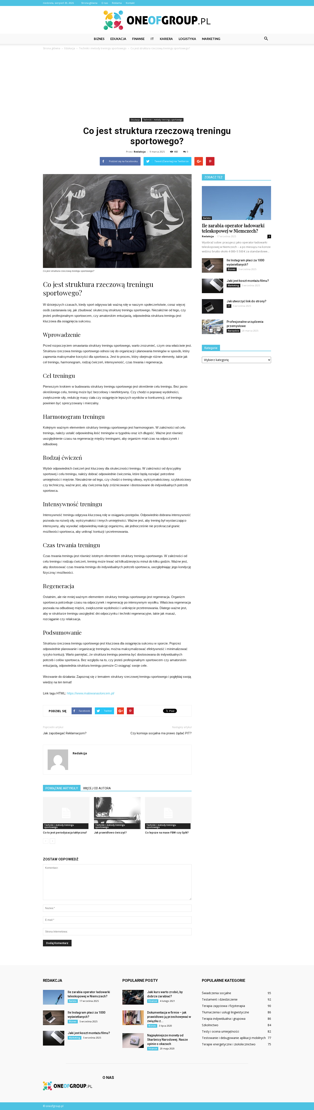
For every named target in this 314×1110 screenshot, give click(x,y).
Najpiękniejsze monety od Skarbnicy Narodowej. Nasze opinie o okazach (167, 1040)
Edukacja (118, 39)
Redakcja (140, 151)
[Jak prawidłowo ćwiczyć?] (117, 813)
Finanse (138, 39)
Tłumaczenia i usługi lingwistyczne (225, 1012)
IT (152, 39)
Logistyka (187, 39)
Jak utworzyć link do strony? (246, 301)
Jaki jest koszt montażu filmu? (248, 280)
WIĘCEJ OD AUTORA (97, 788)
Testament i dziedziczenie (220, 999)
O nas (104, 2)
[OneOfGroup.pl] (157, 20)
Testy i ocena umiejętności (220, 1031)
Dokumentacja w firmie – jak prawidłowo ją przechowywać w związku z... (169, 1017)
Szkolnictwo (210, 1025)
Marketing (211, 39)
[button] (266, 39)
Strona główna (89, 2)
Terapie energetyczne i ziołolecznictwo (228, 1044)
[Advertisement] (157, 85)
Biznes (99, 39)
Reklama (117, 2)
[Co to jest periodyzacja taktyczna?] (66, 813)
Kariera (166, 39)
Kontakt (130, 2)
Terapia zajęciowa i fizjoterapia (223, 1006)
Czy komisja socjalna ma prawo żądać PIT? (161, 733)
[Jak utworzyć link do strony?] (212, 306)
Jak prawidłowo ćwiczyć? (110, 832)
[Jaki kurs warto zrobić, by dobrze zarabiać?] (133, 997)
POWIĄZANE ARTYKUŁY (61, 788)
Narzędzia (233, 330)
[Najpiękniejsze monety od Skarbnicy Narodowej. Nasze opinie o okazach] (133, 1040)
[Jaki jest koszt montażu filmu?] (212, 286)
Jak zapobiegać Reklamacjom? (65, 733)
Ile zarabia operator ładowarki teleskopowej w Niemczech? (233, 228)
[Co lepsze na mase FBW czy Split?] (168, 813)
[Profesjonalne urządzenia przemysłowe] (212, 327)
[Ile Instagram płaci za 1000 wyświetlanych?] (212, 265)
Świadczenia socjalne (216, 993)
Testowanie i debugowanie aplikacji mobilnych (234, 1038)
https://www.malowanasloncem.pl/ (90, 693)
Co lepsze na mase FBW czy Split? (167, 832)
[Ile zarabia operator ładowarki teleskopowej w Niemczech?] (236, 203)
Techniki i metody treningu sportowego (162, 119)
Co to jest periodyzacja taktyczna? (65, 832)
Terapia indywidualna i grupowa (223, 1019)
